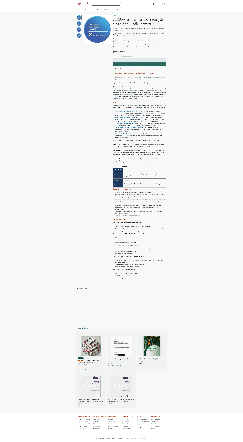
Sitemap (153, 428)
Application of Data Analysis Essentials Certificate (129, 117)
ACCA (87, 10)
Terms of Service (155, 419)
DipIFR (80, 10)
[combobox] (106, 4)
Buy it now (140, 64)
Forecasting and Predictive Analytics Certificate (129, 127)
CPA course (111, 419)
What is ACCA (82, 428)
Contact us (128, 10)
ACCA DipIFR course (113, 426)
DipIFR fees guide (126, 428)
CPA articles (96, 419)
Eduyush (86, 328)
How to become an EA (84, 421)
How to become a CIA (84, 424)
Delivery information (127, 56)
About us (113, 438)
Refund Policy (154, 424)
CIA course (110, 428)
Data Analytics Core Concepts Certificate (126, 111)
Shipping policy (155, 426)
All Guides (134, 438)
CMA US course (112, 424)
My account (154, 431)
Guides (119, 10)
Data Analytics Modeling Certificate (125, 123)
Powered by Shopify (142, 438)
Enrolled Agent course (113, 421)
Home (114, 15)
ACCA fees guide (126, 426)
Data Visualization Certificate (123, 133)
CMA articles (96, 426)
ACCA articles (96, 428)
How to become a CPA (84, 419)
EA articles (96, 421)
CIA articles (96, 424)
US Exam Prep (96, 10)
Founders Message (120, 438)
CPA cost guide (126, 419)
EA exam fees (125, 421)
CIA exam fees (126, 424)
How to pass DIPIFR (83, 426)
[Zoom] (97, 29)
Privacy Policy (154, 421)
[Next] (79, 43)
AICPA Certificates (108, 10)
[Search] (119, 4)
